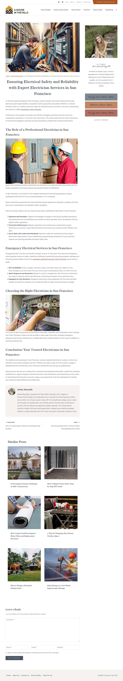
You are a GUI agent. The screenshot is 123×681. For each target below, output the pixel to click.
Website (60, 647)
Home (67, 2)
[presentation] (24, 462)
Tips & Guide (97, 10)
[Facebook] (59, 2)
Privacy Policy (86, 2)
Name (9, 647)
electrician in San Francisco (31, 109)
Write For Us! (47, 675)
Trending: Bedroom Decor (106, 2)
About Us (72, 2)
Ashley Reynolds (25, 389)
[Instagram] (62, 2)
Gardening (109, 10)
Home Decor (75, 10)
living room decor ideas (101, 97)
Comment (10, 620)
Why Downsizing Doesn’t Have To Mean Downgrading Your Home (65, 426)
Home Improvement (61, 10)
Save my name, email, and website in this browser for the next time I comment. (33, 653)
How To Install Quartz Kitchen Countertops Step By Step (23, 426)
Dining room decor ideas (101, 113)
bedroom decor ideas (101, 105)
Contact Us (79, 2)
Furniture (87, 10)
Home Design (46, 10)
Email (34, 647)
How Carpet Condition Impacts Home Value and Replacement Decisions (23, 536)
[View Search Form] (116, 10)
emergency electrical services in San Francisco (49, 259)
